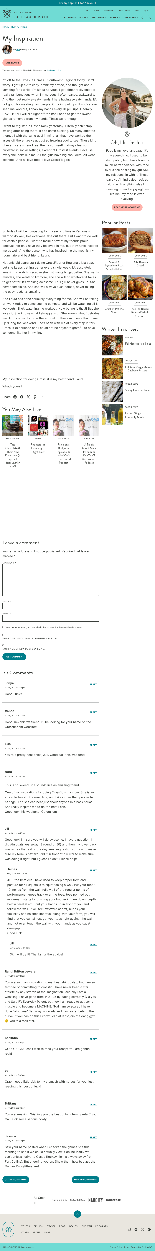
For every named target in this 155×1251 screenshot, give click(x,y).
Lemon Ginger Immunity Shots (134, 415)
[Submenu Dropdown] (75, 18)
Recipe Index (19, 26)
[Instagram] (129, 1229)
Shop (136, 10)
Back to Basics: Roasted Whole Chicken (140, 312)
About (96, 10)
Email (6, 613)
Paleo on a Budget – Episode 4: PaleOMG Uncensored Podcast (63, 453)
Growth (87, 1226)
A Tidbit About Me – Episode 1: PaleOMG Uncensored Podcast (89, 453)
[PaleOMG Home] (25, 13)
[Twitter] (142, 1229)
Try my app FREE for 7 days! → (77, 3)
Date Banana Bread (140, 264)
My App (147, 10)
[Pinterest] (149, 1229)
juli (18, 49)
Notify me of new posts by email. (23, 649)
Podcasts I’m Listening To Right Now (38, 448)
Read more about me (127, 207)
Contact (86, 10)
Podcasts (101, 1226)
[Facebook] (136, 1229)
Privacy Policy (116, 1247)
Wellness (98, 17)
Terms (126, 1247)
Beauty (73, 1226)
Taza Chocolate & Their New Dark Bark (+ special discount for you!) (12, 455)
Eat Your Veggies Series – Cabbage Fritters (138, 369)
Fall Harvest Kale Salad (138, 343)
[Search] (149, 17)
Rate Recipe (12, 62)
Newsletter (108, 10)
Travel (51, 1226)
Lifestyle (130, 17)
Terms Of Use (124, 10)
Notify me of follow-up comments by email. (30, 638)
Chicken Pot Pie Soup (114, 311)
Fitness (69, 17)
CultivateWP (147, 1247)
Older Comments (16, 1179)
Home (5, 26)
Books (114, 17)
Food (82, 17)
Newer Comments (85, 1179)
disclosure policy (54, 70)
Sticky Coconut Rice (137, 390)
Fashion (39, 1226)
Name (6, 601)
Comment (9, 563)
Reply (93, 684)
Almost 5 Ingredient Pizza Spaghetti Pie (114, 265)
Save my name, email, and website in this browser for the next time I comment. (44, 627)
